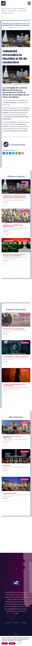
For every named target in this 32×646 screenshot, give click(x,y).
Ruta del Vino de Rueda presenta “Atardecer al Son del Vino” (14, 255)
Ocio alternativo (12, 10)
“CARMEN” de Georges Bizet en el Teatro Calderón (14, 385)
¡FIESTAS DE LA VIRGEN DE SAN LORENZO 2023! (13, 225)
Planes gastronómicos (7, 13)
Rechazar (12, 643)
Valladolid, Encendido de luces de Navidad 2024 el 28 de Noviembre (14, 196)
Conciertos (8, 8)
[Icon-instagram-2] (16, 634)
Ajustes (19, 643)
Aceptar (4, 643)
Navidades (4, 10)
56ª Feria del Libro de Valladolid (13, 329)
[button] (3, 153)
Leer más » (5, 202)
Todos (2, 8)
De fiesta (14, 8)
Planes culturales (21, 10)
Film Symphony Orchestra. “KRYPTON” (16, 356)
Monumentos (21, 8)
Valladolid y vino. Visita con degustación (12, 437)
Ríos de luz (6, 465)
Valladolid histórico (9, 493)
